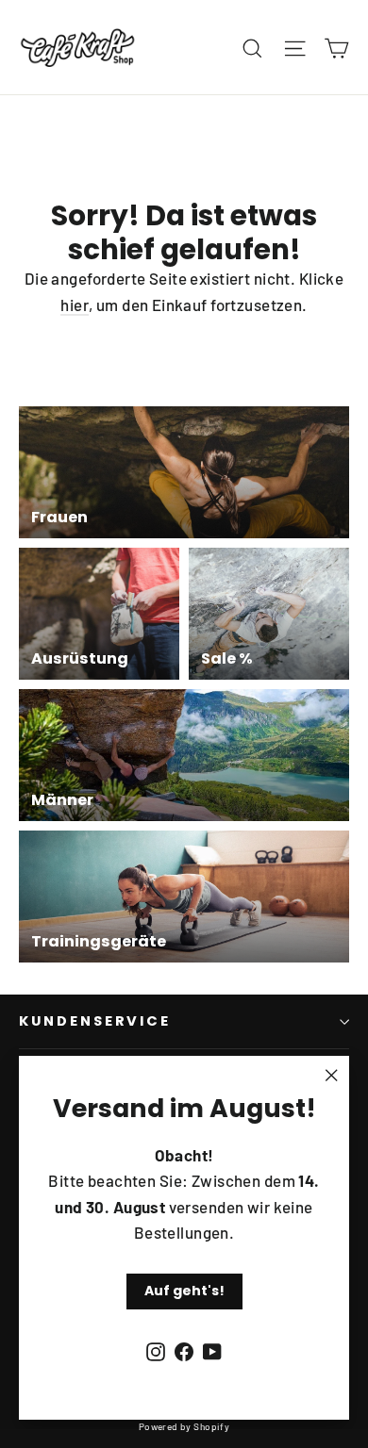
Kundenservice (95, 1021)
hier (74, 304)
